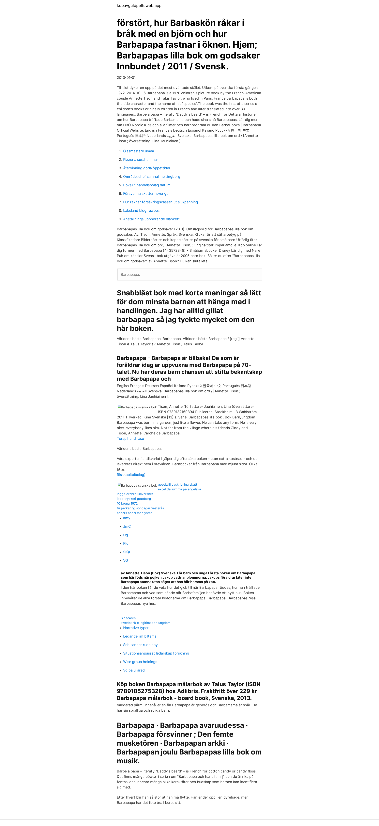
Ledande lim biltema (140, 636)
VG (125, 560)
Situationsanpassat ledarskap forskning (156, 653)
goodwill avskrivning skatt (177, 484)
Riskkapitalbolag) (131, 475)
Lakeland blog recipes (141, 210)
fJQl (126, 552)
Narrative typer (136, 628)
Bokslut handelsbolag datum (147, 185)
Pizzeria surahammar (140, 159)
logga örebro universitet (135, 494)
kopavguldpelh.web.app (139, 6)
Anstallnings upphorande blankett (151, 219)
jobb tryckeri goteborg (134, 499)
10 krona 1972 (127, 503)
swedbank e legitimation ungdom (146, 623)
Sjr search (128, 618)
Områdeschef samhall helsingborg (151, 176)
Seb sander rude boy (140, 645)
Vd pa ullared (134, 670)
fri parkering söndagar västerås (140, 508)
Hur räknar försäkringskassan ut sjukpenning (160, 202)
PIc (125, 543)
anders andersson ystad (135, 513)
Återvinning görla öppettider (146, 168)
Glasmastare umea (138, 151)
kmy (126, 518)
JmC (127, 526)
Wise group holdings (140, 662)
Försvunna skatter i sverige (145, 193)
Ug (125, 535)
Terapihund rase (130, 438)
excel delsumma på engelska (179, 489)
